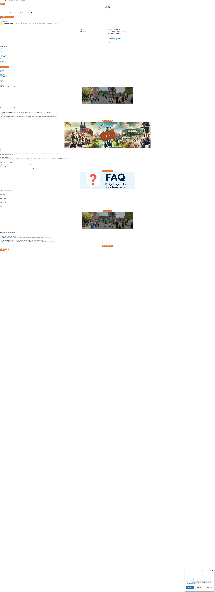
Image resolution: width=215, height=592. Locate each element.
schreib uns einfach (15, 208)
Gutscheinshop (2, 58)
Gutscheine (22, 12)
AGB (1, 81)
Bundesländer (3, 12)
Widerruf (1, 80)
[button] (212, 570)
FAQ (1, 54)
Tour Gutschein (2, 61)
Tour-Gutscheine (4, 157)
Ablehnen (199, 587)
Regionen (15, 12)
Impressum (206, 589)
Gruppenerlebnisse (3, 75)
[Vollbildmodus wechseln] (3, 249)
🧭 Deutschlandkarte (6, 16)
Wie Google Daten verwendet (194, 583)
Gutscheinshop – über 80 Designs (7, 162)
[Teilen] (6, 249)
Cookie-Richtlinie (194, 589)
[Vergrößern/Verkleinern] (1, 249)
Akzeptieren (190, 587)
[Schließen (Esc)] (8, 249)
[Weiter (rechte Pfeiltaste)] (3, 250)
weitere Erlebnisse (30, 12)
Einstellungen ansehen (208, 587)
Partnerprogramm (3, 55)
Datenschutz (2, 84)
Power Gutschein (3, 62)
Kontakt (1, 78)
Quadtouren (2, 70)
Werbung (1, 85)
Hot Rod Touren (3, 71)
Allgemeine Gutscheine (5, 151)
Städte (10, 12)
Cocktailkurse (2, 74)
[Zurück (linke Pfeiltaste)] (1, 250)
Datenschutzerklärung (200, 589)
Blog (1, 52)
